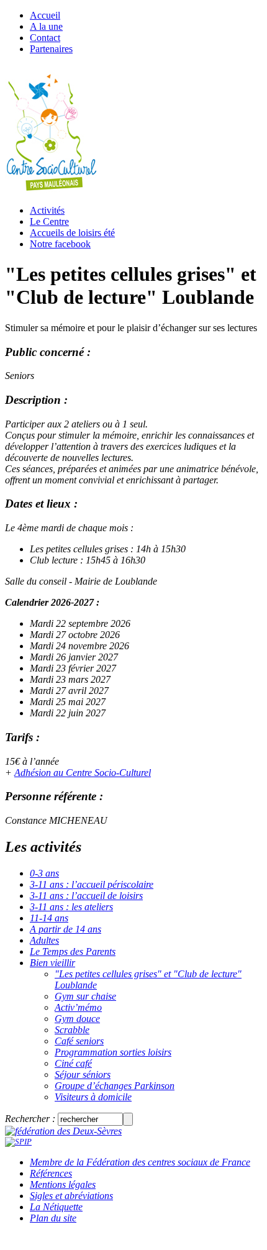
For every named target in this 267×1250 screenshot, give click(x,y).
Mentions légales (63, 1184)
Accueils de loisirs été (72, 232)
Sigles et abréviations (71, 1195)
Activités (47, 210)
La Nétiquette (56, 1207)
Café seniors (79, 1041)
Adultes (44, 940)
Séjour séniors (83, 1074)
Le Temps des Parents (72, 951)
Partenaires (51, 48)
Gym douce (77, 1018)
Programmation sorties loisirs (113, 1052)
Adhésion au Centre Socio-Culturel (82, 772)
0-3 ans (44, 873)
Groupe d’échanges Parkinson (114, 1085)
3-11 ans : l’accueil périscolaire (91, 884)
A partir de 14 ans (65, 929)
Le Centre (49, 221)
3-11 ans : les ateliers (71, 906)
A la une (46, 26)
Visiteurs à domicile (93, 1097)
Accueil (45, 15)
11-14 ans (49, 918)
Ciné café (73, 1063)
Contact (45, 37)
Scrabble (72, 1029)
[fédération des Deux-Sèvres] (63, 1131)
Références (51, 1173)
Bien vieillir (52, 962)
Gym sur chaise (85, 996)
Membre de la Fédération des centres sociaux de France (140, 1162)
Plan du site (53, 1218)
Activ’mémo (78, 1007)
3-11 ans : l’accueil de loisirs (86, 895)
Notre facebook (60, 244)
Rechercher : (30, 1118)
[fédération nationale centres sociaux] (18, 1141)
